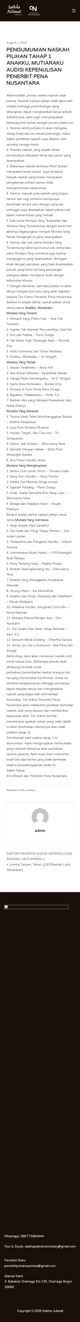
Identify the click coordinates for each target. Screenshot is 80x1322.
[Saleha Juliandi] (15, 10)
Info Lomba (26, 790)
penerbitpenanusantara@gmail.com (30, 1266)
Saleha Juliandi (52, 1310)
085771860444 (32, 1236)
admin (40, 831)
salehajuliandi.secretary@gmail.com (50, 1246)
